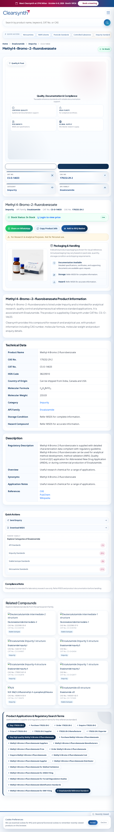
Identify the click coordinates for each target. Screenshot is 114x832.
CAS (42, 491)
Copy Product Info (48, 228)
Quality (84, 166)
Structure (32, 166)
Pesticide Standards (61, 35)
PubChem (45, 494)
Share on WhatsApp (20, 228)
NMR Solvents (43, 35)
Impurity (33, 44)
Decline (104, 822)
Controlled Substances (82, 35)
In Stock (106, 49)
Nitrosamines (28, 35)
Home (5, 44)
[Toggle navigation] (108, 12)
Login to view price (49, 217)
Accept (93, 822)
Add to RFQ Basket (76, 228)
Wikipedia (45, 498)
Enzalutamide (18, 44)
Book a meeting (90, 3)
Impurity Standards (103, 35)
